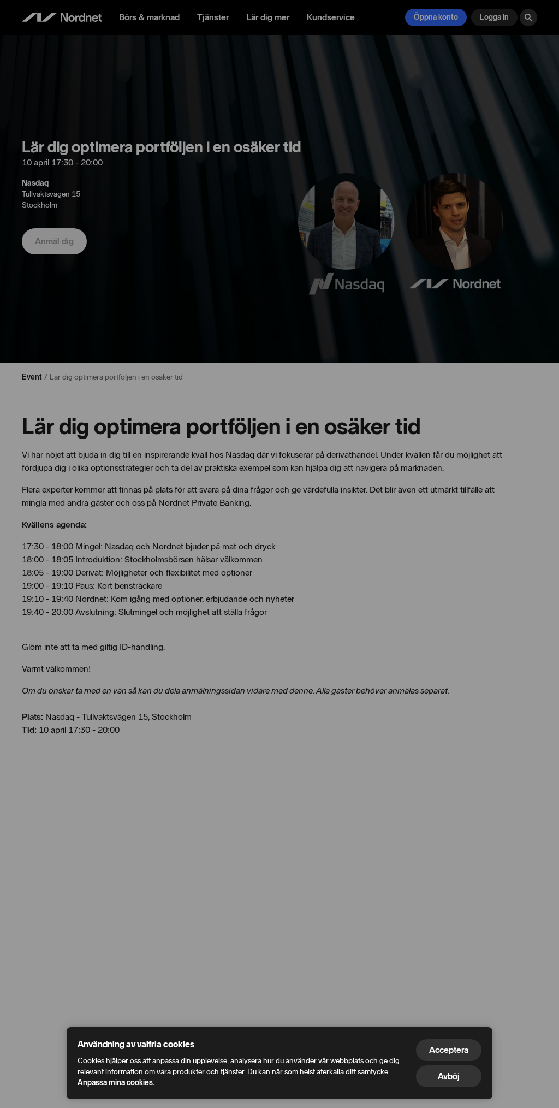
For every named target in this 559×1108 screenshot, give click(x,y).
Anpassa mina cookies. (116, 1082)
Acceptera (448, 1050)
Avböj (449, 1076)
